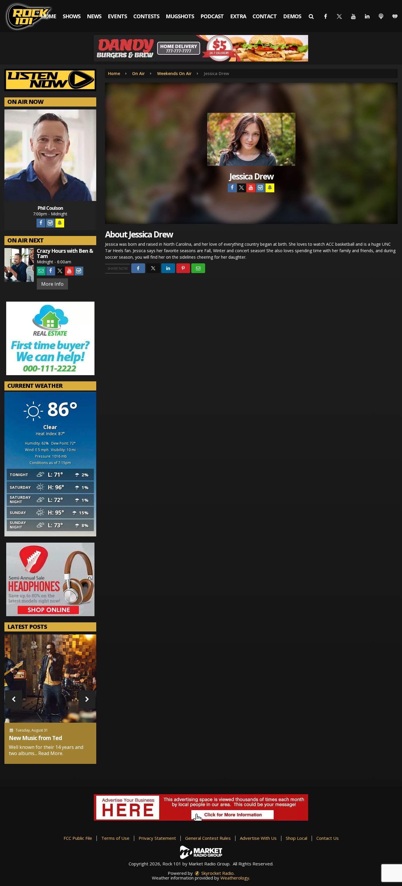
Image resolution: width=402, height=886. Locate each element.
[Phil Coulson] (50, 155)
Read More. (50, 753)
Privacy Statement (157, 838)
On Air (138, 73)
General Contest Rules (208, 838)
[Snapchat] (59, 223)
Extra (238, 16)
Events (117, 16)
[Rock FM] (33, 16)
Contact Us (327, 838)
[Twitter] (60, 271)
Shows (71, 16)
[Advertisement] (201, 48)
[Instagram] (50, 223)
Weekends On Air (174, 73)
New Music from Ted (35, 738)
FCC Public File (78, 838)
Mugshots (180, 16)
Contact (265, 16)
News (94, 16)
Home (48, 16)
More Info (52, 284)
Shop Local (296, 838)
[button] (311, 16)
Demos (292, 16)
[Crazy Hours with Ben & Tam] (19, 265)
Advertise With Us (258, 838)
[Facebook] (40, 223)
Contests (146, 16)
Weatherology (234, 878)
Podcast (212, 16)
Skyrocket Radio (217, 873)
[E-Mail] (41, 271)
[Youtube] (69, 271)
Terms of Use (115, 838)
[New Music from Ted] (50, 678)
